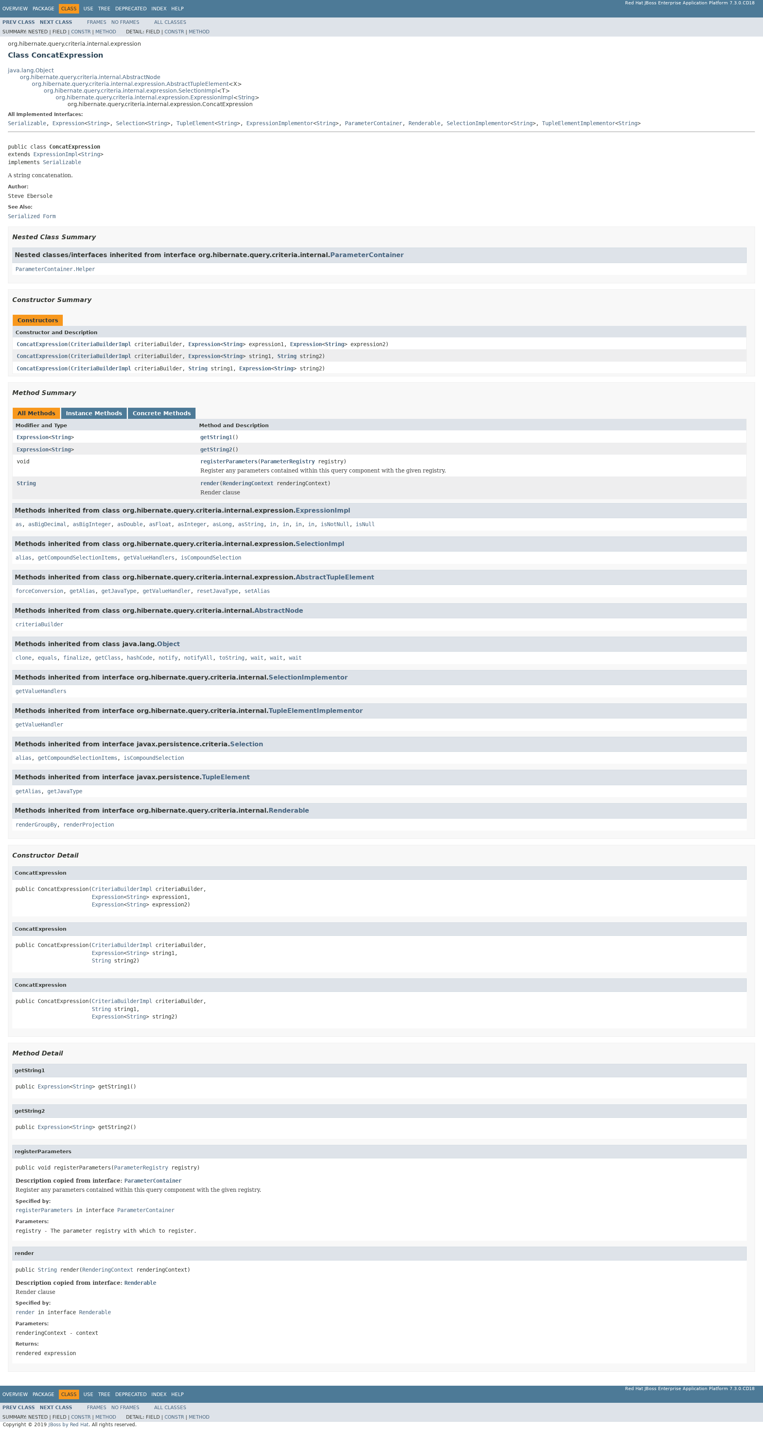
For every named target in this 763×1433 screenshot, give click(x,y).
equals (47, 658)
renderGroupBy (36, 824)
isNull (365, 524)
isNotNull (335, 524)
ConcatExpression (42, 344)
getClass (107, 658)
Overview (15, 9)
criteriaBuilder (39, 624)
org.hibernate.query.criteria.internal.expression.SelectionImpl (130, 90)
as (18, 524)
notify (168, 658)
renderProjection (88, 824)
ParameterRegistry (288, 461)
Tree (104, 9)
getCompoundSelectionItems (77, 557)
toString (231, 658)
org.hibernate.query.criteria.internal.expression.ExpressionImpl (144, 97)
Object (168, 644)
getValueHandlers (149, 557)
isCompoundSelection (211, 557)
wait (257, 658)
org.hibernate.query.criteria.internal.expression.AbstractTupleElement (130, 84)
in (273, 524)
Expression (68, 123)
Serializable (27, 123)
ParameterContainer (373, 123)
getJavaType (118, 591)
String (246, 97)
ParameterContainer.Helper (55, 269)
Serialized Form (32, 216)
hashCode (139, 658)
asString (250, 524)
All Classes (170, 22)
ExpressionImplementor (279, 123)
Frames (97, 22)
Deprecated (131, 9)
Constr (81, 32)
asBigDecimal (47, 524)
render (209, 483)
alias (23, 557)
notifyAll (198, 658)
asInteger (192, 524)
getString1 (216, 437)
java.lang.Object (31, 70)
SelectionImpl (320, 544)
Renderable (424, 123)
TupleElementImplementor (578, 123)
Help (177, 9)
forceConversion (39, 591)
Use (88, 9)
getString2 (216, 449)
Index (159, 9)
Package (43, 9)
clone (23, 658)
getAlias (82, 591)
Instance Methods (94, 413)
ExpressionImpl (55, 154)
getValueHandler (166, 591)
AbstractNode (278, 610)
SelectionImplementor (478, 123)
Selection (130, 123)
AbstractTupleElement (335, 577)
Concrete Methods (162, 413)
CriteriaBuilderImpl (101, 344)
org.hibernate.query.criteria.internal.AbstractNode (90, 77)
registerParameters (229, 461)
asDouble (130, 524)
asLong (222, 524)
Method (105, 32)
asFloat (160, 524)
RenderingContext (248, 483)
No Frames (125, 22)
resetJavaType (217, 591)
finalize (76, 658)
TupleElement (195, 123)
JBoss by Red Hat (68, 1424)
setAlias (257, 591)
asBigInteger (92, 524)
